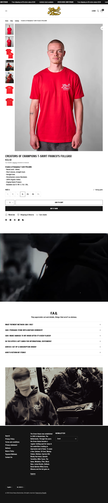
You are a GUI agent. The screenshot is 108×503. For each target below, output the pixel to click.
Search (7, 436)
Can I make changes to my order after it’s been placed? (28, 336)
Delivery (8, 448)
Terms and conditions (12, 442)
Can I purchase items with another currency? (24, 330)
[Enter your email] (75, 438)
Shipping (14, 163)
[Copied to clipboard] (23, 220)
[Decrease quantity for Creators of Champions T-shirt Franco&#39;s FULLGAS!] (7, 202)
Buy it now (54, 209)
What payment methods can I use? (19, 324)
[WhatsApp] (19, 220)
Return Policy (9, 451)
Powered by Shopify (40, 493)
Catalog (17, 21)
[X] (11, 220)
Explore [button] (33, 474)
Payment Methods (11, 454)
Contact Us (8, 457)
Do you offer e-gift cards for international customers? (28, 341)
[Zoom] (103, 28)
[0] (101, 10)
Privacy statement (11, 445)
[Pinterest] (15, 220)
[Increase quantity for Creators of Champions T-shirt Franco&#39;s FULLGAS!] (12, 202)
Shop (11, 21)
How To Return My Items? (15, 352)
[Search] (98, 10)
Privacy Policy (9, 439)
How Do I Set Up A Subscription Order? (20, 347)
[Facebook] (6, 220)
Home (6, 21)
